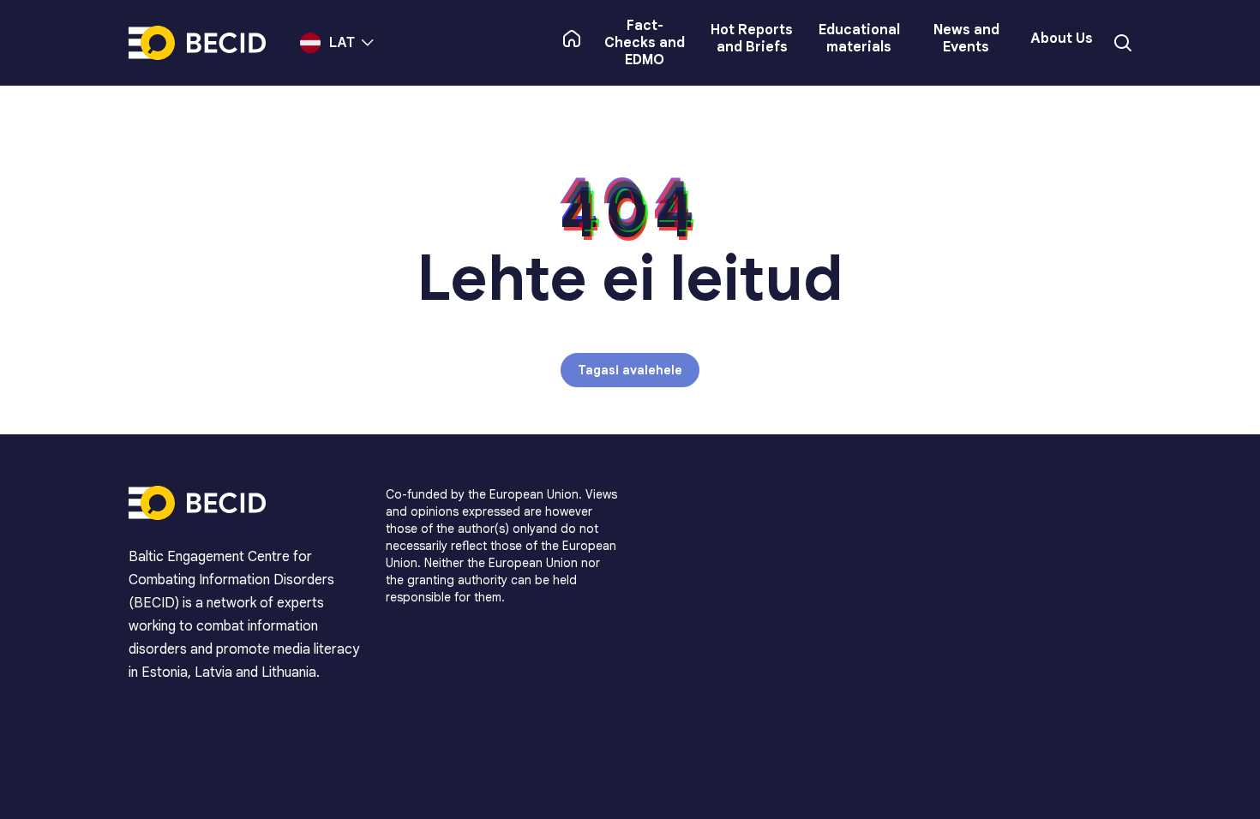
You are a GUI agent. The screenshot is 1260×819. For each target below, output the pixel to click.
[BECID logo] (197, 43)
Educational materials (859, 38)
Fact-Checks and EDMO (644, 43)
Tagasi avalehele (630, 370)
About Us (1061, 38)
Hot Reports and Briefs (752, 38)
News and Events (966, 38)
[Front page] (571, 38)
